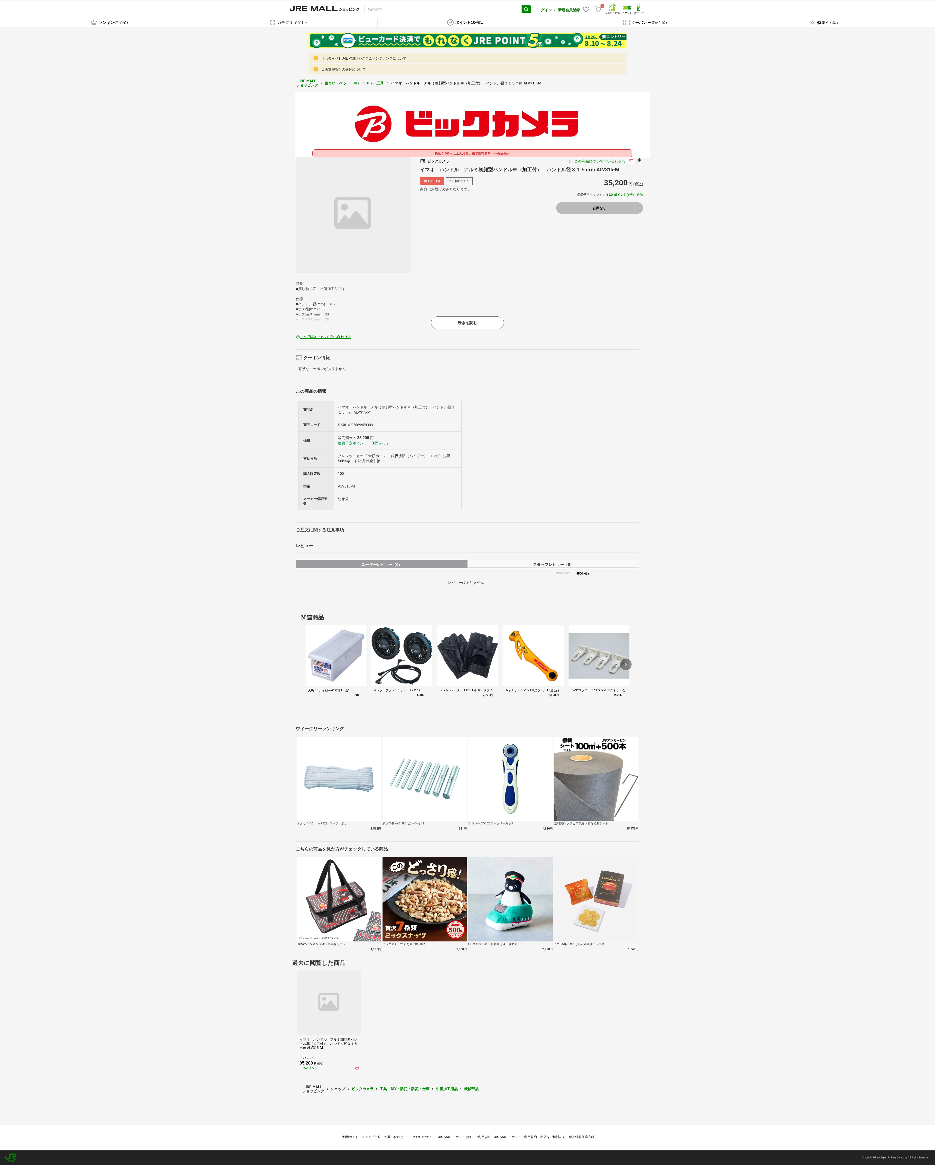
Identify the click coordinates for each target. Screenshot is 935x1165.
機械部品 (471, 1089)
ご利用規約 (483, 1137)
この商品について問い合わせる (600, 161)
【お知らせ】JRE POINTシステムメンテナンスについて (363, 58)
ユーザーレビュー (381, 564)
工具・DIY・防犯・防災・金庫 (405, 1089)
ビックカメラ (363, 1089)
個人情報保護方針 (581, 1137)
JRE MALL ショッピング (307, 83)
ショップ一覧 (371, 1137)
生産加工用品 (447, 1089)
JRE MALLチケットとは (454, 1137)
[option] (353, 215)
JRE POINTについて (421, 1137)
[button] (626, 664)
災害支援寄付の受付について (343, 69)
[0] (598, 9)
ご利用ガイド (348, 1137)
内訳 (640, 195)
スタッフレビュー (553, 564)
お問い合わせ (393, 1137)
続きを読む (467, 322)
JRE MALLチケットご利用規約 (515, 1137)
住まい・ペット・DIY (343, 83)
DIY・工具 (376, 83)
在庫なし (599, 208)
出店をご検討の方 (553, 1137)
